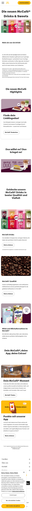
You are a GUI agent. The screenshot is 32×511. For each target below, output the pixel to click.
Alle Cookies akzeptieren (13, 506)
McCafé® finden (10, 395)
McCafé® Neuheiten (11, 132)
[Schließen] (24, 472)
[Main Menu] (3, 3)
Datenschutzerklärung (18, 491)
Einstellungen (13, 495)
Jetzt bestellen (24, 3)
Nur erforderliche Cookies (13, 500)
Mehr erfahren (8, 245)
